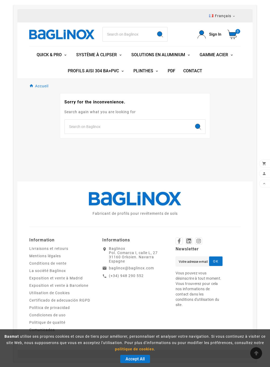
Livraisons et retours (48, 248)
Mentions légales (45, 256)
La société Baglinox (47, 271)
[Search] (160, 34)
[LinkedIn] (189, 241)
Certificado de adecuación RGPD (59, 300)
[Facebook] (179, 241)
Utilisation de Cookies (49, 293)
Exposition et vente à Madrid (56, 278)
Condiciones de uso (47, 315)
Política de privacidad (49, 308)
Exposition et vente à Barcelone (58, 285)
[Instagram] (198, 241)
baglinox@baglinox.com (131, 268)
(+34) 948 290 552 (126, 276)
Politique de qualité (47, 322)
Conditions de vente (47, 263)
